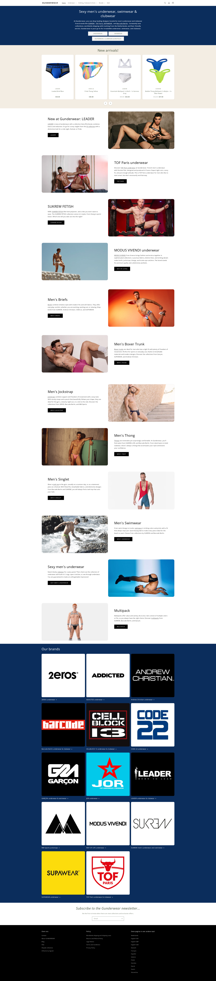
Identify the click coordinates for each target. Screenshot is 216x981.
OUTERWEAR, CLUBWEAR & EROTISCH (108, 39)
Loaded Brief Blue (58, 91)
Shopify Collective (47, 948)
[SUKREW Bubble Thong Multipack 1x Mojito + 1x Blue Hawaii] (158, 71)
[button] (72, 3)
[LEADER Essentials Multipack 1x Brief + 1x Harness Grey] (125, 71)
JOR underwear (92, 798)
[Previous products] (105, 103)
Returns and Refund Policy (94, 938)
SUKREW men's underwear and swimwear (147, 848)
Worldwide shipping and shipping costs (98, 935)
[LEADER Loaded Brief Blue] (58, 71)
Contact (44, 935)
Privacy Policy (90, 948)
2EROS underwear (48, 700)
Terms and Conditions (93, 944)
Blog (43, 941)
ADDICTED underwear (94, 700)
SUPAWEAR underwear (50, 897)
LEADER (53, 135)
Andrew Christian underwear (142, 700)
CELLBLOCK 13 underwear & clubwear (100, 749)
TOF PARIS (120, 181)
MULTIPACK (121, 627)
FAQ (43, 944)
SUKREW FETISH (56, 222)
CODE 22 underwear (138, 749)
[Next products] (110, 103)
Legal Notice (90, 941)
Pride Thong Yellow (91, 91)
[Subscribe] (122, 918)
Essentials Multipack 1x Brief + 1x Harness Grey (125, 92)
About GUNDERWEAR (48, 938)
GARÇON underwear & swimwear (54, 798)
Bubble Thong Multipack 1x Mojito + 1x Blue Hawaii (158, 92)
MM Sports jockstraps (50, 848)
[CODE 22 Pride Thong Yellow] (91, 71)
